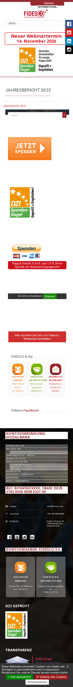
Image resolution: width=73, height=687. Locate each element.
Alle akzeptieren (20, 676)
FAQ (12, 468)
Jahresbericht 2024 (21, 452)
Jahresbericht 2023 (15, 106)
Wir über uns (13, 449)
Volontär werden (21, 465)
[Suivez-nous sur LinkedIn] (69, 41)
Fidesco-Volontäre (17, 462)
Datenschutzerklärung (20, 474)
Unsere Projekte (16, 458)
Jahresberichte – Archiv (20, 455)
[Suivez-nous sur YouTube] (69, 32)
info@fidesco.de (55, 506)
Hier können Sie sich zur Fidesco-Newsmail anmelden (37, 337)
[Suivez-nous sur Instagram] (69, 49)
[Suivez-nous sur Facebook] (69, 24)
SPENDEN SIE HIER (15, 446)
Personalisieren (37, 682)
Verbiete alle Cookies (52, 676)
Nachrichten (13, 471)
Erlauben (50, 296)
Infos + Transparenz (18, 481)
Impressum (12, 478)
